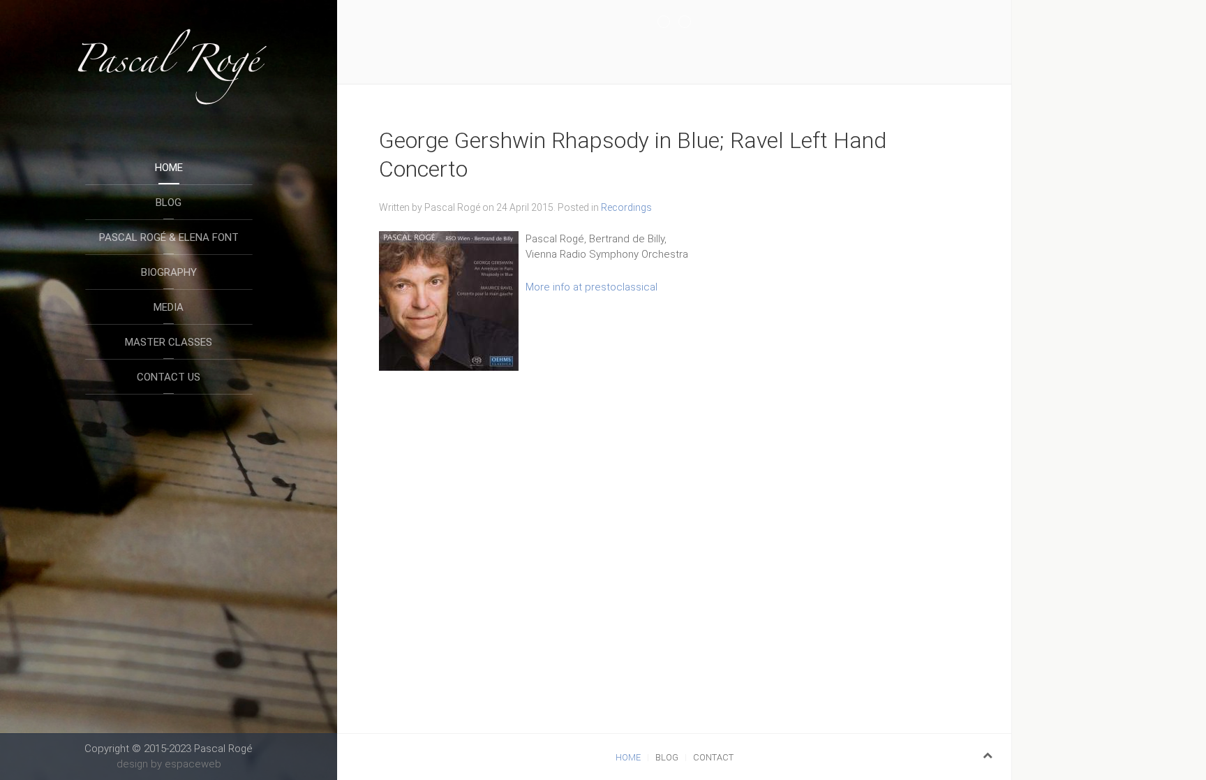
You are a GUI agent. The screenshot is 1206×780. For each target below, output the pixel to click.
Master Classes (168, 342)
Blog (168, 202)
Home (169, 167)
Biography (169, 272)
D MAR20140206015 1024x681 (690, 22)
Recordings (626, 207)
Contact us (168, 377)
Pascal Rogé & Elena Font (169, 237)
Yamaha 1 (669, 22)
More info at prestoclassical (591, 287)
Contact (713, 757)
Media (169, 307)
